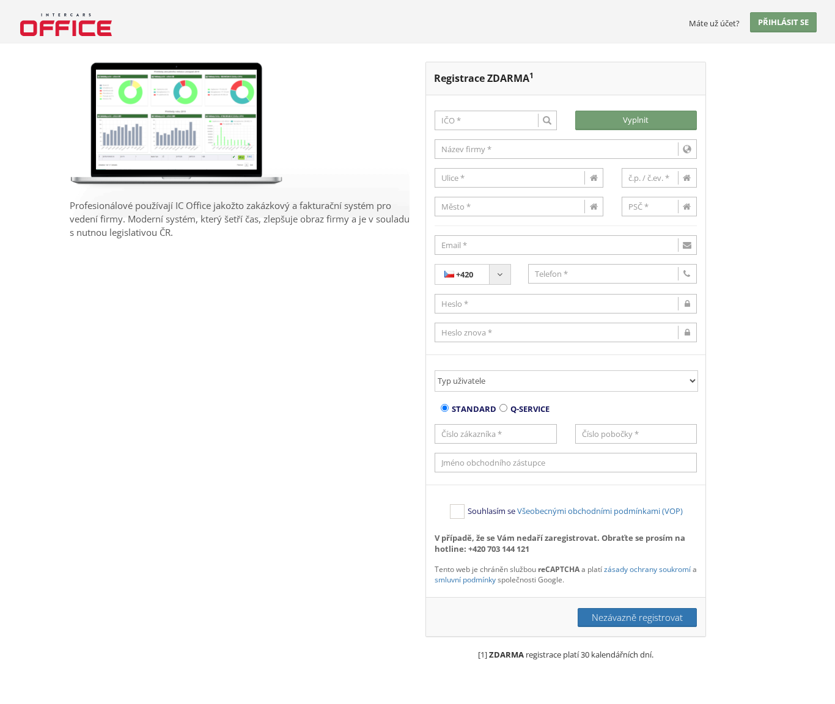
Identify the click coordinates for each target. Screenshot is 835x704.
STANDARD (474, 408)
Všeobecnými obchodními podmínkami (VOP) (600, 510)
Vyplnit (636, 119)
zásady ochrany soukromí (647, 569)
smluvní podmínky (465, 579)
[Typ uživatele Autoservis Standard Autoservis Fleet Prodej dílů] (566, 381)
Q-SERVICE (530, 408)
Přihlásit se (783, 22)
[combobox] (473, 274)
